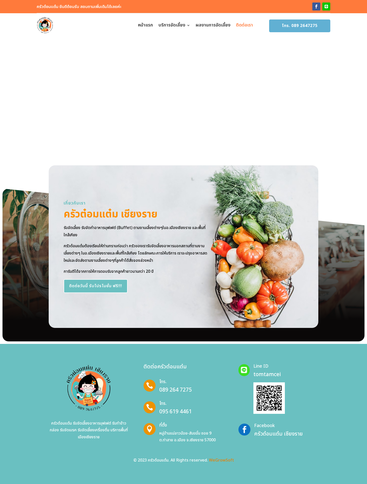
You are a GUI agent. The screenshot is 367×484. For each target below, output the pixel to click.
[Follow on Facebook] (316, 6)
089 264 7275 (175, 390)
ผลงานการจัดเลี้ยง (213, 25)
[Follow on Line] (326, 6)
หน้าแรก (145, 25)
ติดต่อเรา (244, 25)
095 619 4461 (175, 412)
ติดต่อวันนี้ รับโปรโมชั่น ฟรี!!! (95, 286)
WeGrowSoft (221, 460)
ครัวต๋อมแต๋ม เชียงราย (278, 434)
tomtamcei (267, 374)
